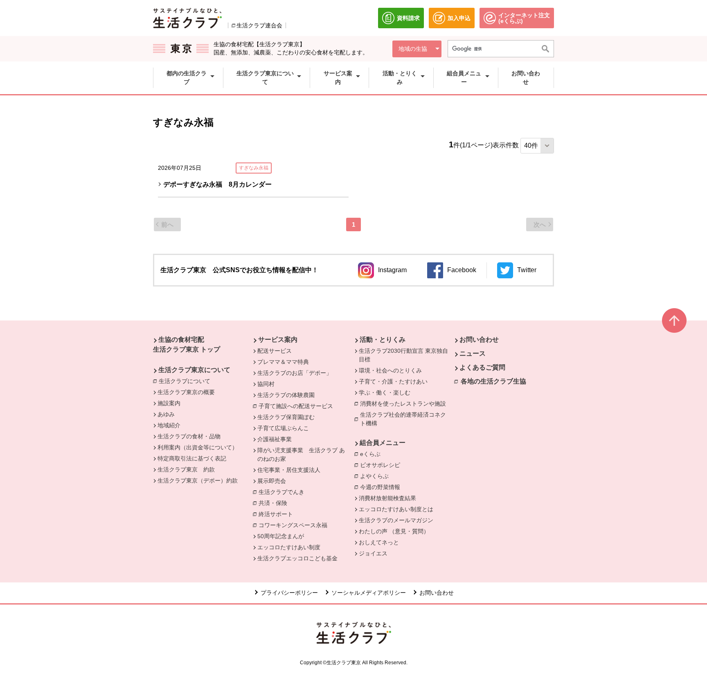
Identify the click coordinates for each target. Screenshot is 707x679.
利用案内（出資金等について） (198, 447)
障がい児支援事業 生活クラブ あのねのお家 (301, 454)
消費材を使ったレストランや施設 (405, 403)
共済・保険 (275, 503)
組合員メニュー (382, 442)
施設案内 (169, 403)
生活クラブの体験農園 (286, 395)
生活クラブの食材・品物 (189, 436)
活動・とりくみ (382, 339)
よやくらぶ (376, 476)
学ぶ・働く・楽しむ (384, 392)
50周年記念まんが (280, 536)
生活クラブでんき (283, 492)
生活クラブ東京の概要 (186, 392)
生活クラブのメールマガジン (396, 520)
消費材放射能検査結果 (387, 498)
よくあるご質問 (482, 367)
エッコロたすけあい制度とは (396, 509)
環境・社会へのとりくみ (390, 370)
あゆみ (166, 414)
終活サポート (278, 514)
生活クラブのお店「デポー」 (294, 373)
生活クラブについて (186, 381)
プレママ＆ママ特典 (283, 362)
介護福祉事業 (274, 439)
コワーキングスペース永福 (295, 525)
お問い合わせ (479, 339)
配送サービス (274, 350)
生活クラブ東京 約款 (186, 469)
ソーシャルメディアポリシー (368, 592)
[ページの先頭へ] (674, 320)
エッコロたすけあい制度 (288, 547)
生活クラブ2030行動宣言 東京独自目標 (403, 355)
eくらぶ (372, 454)
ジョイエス (373, 553)
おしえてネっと (379, 542)
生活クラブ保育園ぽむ (286, 417)
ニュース (472, 353)
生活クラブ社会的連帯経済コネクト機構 (406, 418)
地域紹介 (169, 425)
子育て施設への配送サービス (298, 406)
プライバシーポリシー (289, 592)
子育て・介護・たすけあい (393, 381)
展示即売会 (271, 481)
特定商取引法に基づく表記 (192, 458)
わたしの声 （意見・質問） (394, 531)
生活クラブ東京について (194, 369)
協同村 (266, 384)
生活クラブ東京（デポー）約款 (198, 480)
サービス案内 (277, 339)
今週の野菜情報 (380, 487)
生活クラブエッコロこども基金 (297, 558)
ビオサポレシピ (382, 465)
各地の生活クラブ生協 (493, 381)
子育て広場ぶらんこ (283, 428)
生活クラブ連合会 (259, 25)
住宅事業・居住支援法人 (288, 470)
